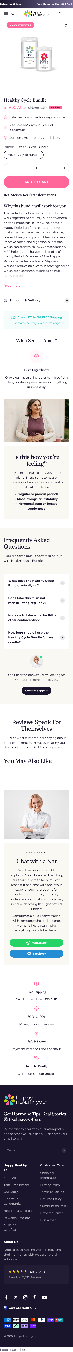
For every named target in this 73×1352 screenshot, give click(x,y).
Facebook (39, 953)
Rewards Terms (51, 1213)
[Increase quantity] (64, 168)
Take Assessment (17, 1185)
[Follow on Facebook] (6, 1297)
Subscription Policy (54, 1206)
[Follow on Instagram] (25, 1297)
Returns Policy (51, 1199)
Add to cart (37, 182)
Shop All (10, 1178)
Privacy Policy (50, 1185)
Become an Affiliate (18, 1211)
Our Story (11, 1192)
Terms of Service (52, 1192)
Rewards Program (17, 1218)
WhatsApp (39, 942)
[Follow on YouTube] (44, 1297)
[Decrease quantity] (8, 168)
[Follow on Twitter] (15, 1297)
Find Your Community (13, 1201)
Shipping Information (49, 1175)
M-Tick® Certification (13, 1227)
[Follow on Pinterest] (34, 1297)
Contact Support (36, 690)
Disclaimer (48, 1220)
